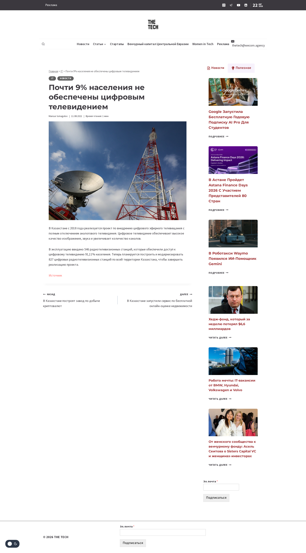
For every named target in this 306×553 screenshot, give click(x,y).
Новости (83, 44)
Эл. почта (210, 481)
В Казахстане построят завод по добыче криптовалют (71, 300)
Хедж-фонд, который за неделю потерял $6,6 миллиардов (229, 324)
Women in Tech (202, 44)
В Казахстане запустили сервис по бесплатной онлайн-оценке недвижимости (159, 300)
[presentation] (233, 92)
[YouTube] (238, 5)
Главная (53, 71)
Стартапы (117, 44)
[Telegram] (231, 5)
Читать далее (220, 337)
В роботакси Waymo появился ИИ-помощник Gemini (232, 258)
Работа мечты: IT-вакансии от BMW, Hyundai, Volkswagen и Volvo (232, 385)
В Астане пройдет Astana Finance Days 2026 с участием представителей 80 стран (228, 190)
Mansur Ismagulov (58, 116)
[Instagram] (224, 5)
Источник (55, 275)
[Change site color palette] (12, 544)
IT (62, 71)
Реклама (51, 5)
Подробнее (218, 136)
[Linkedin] (246, 5)
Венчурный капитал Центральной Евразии (158, 44)
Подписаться (216, 498)
